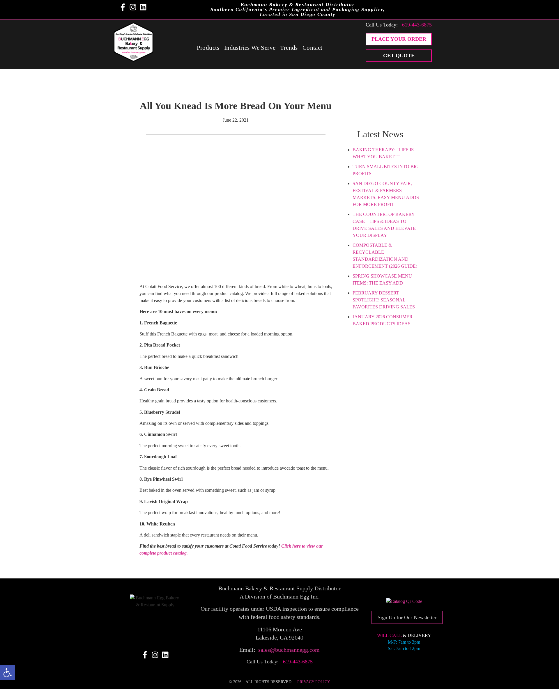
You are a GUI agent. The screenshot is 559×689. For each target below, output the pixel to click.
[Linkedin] (143, 7)
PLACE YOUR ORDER (399, 39)
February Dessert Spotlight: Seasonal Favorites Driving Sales (384, 299)
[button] (7, 672)
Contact (313, 47)
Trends (289, 47)
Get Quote (399, 55)
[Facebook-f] (123, 7)
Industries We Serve (250, 47)
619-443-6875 (417, 25)
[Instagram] (133, 7)
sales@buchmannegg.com (289, 650)
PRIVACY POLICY (313, 682)
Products (208, 47)
